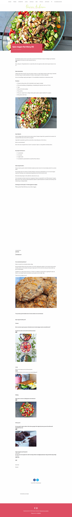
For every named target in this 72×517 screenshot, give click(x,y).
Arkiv (37, 1)
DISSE (16, 370)
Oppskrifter (20, 1)
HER (16, 61)
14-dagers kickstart (58, 1)
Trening (14, 1)
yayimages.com (18, 254)
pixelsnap (17, 251)
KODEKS (39, 513)
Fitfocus (41, 1)
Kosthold (32, 1)
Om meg (9, 1)
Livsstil (26, 1)
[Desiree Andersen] (36, 6)
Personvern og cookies (44, 510)
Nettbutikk (47, 1)
